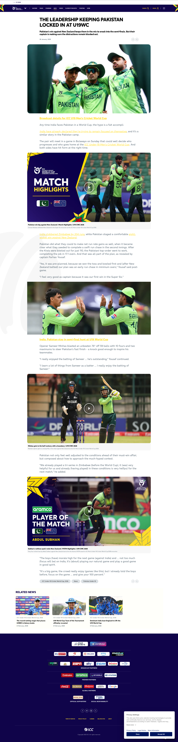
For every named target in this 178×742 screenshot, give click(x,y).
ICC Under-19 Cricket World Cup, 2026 (55, 581)
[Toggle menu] (164, 8)
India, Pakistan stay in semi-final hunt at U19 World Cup (74, 339)
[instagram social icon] (91, 710)
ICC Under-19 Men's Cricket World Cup (106, 144)
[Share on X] (136, 39)
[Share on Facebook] (133, 39)
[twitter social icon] (95, 710)
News (76, 581)
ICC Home (18, 2)
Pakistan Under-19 (89, 581)
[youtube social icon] (87, 710)
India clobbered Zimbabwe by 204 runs (62, 234)
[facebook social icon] (82, 710)
